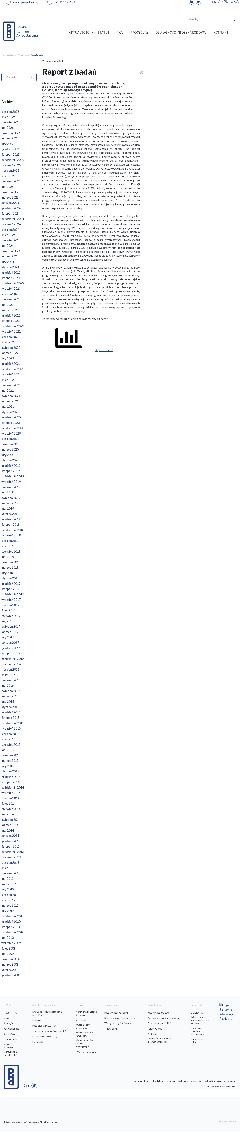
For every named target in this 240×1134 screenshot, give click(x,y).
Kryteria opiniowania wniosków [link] (120, 1018)
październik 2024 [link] (12, 219)
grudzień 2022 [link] (11, 315)
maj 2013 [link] (7, 878)
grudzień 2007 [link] (11, 975)
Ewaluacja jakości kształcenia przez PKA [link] (47, 1013)
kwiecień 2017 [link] (10, 626)
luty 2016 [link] (7, 701)
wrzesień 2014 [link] (11, 793)
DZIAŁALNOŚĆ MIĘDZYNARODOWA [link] (180, 32)
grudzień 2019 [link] (11, 465)
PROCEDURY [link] (139, 32)
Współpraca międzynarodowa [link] (163, 1018)
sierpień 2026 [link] (10, 111)
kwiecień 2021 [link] (10, 396)
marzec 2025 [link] (10, 197)
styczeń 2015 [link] (10, 771)
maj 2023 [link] (7, 305)
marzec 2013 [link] (10, 884)
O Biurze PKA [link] (197, 1012)
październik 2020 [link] (12, 428)
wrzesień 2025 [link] (11, 165)
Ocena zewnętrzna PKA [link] (159, 1023)
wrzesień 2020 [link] (11, 433)
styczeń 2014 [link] (10, 835)
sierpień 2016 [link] (10, 669)
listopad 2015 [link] (10, 717)
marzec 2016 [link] (10, 696)
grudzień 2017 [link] (11, 583)
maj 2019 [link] (7, 492)
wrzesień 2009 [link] (11, 943)
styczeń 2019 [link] (10, 514)
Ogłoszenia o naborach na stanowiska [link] (198, 1031)
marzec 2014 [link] (10, 825)
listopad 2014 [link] (10, 782)
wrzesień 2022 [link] (11, 331)
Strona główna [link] (9, 54)
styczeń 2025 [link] (10, 203)
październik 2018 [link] (12, 530)
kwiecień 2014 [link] (10, 819)
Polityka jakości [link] (12, 1028)
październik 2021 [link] (12, 369)
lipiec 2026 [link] (8, 117)
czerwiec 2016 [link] (11, 680)
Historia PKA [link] (10, 1012)
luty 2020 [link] (7, 455)
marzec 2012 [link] (10, 905)
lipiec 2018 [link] (8, 546)
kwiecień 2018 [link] (10, 562)
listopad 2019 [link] (10, 471)
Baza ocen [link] (81, 1020)
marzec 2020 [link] (10, 449)
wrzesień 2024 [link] (11, 224)
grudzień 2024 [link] (11, 208)
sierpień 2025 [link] (10, 170)
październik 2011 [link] (12, 916)
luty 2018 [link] (7, 573)
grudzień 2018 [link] (11, 519)
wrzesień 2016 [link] (11, 664)
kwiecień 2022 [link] (10, 347)
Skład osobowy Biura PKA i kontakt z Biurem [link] (200, 1020)
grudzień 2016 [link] (11, 648)
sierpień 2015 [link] (10, 734)
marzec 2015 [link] (10, 760)
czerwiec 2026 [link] (11, 122)
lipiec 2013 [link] (8, 868)
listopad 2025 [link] (10, 154)
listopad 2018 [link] (10, 524)
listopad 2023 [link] (10, 278)
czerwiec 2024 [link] (11, 240)
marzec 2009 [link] (10, 964)
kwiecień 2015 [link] (10, 755)
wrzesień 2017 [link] (11, 599)
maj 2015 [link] (7, 750)
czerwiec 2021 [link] (11, 385)
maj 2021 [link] (7, 390)
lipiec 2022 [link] (8, 342)
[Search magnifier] (233, 19)
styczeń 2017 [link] (10, 642)
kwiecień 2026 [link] (10, 133)
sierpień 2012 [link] (10, 895)
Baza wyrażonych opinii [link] (116, 1012)
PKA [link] (120, 32)
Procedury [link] (37, 1020)
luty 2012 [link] (7, 911)
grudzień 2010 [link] (11, 921)
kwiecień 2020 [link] (10, 444)
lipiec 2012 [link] (8, 900)
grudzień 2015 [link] (11, 712)
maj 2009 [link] (7, 953)
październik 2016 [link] (12, 659)
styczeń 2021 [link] (10, 412)
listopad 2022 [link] (10, 321)
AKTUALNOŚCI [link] (79, 32)
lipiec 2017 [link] (8, 610)
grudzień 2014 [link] (11, 777)
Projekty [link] (152, 1034)
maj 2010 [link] (7, 937)
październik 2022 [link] (12, 326)
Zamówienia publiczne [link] (197, 1040)
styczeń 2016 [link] (10, 707)
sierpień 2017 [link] (10, 605)
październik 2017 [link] (12, 594)
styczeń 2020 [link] (10, 460)
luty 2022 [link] (7, 358)
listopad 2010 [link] (10, 927)
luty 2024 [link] (7, 262)
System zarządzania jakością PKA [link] (49, 1031)
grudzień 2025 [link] (11, 149)
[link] (225, 2)
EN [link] (214, 2)
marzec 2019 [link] (10, 503)
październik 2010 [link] (12, 932)
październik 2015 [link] (12, 723)
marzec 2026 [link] (10, 138)
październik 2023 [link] (12, 283)
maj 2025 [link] (7, 187)
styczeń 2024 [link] (10, 267)
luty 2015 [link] (7, 766)
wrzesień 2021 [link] (11, 374)
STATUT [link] (104, 32)
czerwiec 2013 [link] (11, 873)
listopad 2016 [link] (10, 653)
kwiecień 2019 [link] (10, 498)
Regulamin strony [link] (141, 1080)
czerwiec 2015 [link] (11, 744)
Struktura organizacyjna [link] (11, 1046)
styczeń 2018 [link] (10, 578)
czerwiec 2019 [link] (11, 487)
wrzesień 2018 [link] (11, 535)
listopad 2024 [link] (10, 213)
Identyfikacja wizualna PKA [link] (10, 1053)
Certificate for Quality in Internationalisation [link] (160, 1040)
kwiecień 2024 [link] (10, 251)
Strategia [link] (8, 1023)
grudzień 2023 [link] (11, 272)
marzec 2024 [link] (10, 256)
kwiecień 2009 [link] (10, 959)
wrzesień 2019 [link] (11, 481)
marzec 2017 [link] (10, 632)
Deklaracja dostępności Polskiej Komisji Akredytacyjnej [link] (206, 1080)
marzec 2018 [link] (10, 567)
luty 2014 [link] (7, 830)
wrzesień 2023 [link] (11, 288)
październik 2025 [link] (12, 160)
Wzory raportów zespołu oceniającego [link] (84, 1043)
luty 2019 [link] (7, 508)
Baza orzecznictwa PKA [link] (44, 1025)
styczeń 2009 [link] (10, 970)
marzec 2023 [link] (10, 310)
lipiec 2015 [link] (8, 739)
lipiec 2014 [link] (8, 803)
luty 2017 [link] (7, 637)
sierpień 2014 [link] (10, 798)
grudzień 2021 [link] (11, 363)
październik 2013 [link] (12, 852)
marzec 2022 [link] (10, 353)
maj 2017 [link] (7, 621)
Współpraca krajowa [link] (158, 1012)
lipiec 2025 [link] (8, 176)
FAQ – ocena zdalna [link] (86, 1051)
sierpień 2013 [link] (10, 862)
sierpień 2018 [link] (10, 541)
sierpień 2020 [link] (10, 439)
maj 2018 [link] (7, 557)
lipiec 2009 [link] (8, 948)
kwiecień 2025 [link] (10, 192)
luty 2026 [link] (7, 144)
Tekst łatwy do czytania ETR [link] (220, 1086)
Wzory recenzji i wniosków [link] (117, 1023)
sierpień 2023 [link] (10, 294)
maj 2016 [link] (7, 685)
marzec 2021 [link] (10, 401)
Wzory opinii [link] (110, 1028)
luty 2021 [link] (7, 406)
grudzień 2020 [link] (11, 417)
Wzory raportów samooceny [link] (84, 1034)
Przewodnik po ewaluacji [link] (45, 1036)
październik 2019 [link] (12, 476)
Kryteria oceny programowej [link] (83, 1026)
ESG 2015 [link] (37, 1041)
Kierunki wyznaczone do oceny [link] (86, 1013)
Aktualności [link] (23, 54)
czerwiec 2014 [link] (11, 809)
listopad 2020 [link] (10, 423)
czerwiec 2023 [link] (11, 299)
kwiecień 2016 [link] (10, 691)
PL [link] (208, 2)
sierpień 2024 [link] (10, 229)
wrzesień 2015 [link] (11, 728)
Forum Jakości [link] (155, 1028)
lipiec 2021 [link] (8, 380)
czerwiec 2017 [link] (11, 616)
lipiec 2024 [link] (8, 235)
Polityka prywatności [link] (164, 1080)
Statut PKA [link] (9, 1034)
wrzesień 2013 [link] (11, 857)
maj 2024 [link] (7, 245)
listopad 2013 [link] (10, 846)
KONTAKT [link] (221, 32)
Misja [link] (6, 1018)
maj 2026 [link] (7, 127)
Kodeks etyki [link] (10, 1039)
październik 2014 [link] (12, 787)
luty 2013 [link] (7, 889)
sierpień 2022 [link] (10, 337)
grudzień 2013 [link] (11, 841)
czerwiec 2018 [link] (11, 551)
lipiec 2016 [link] (8, 675)
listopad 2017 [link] (10, 589)
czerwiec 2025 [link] (11, 181)
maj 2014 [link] (7, 814)
